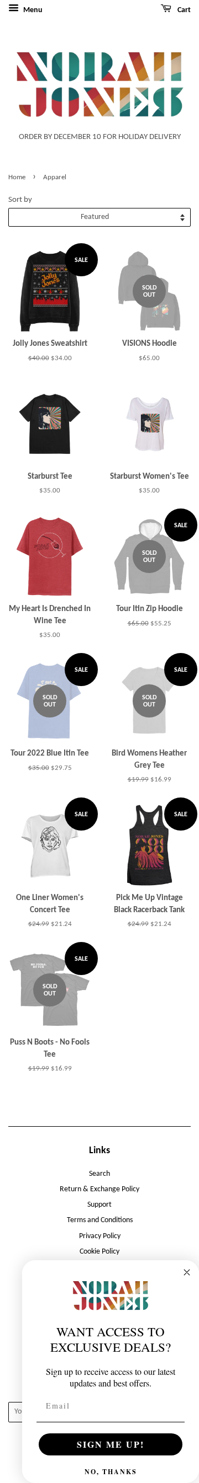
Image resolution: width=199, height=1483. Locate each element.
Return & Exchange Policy (99, 1189)
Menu (32, 10)
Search (99, 1174)
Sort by (20, 200)
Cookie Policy (99, 1252)
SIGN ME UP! (110, 1444)
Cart (183, 10)
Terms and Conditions (100, 1220)
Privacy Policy (100, 1236)
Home (16, 177)
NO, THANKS (111, 1471)
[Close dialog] (186, 1272)
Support (99, 1205)
